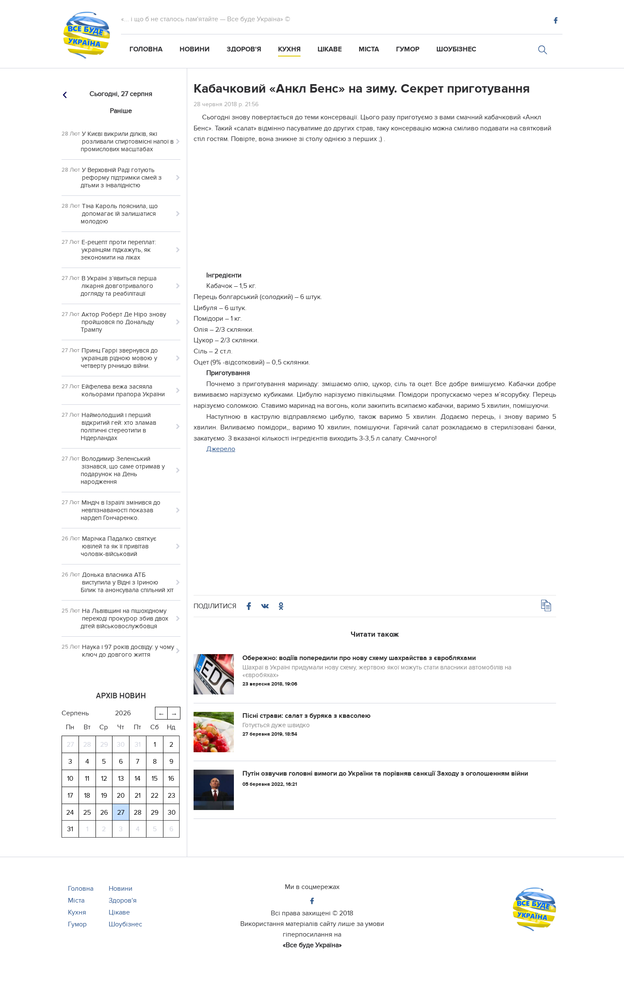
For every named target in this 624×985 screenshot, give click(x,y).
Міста (369, 49)
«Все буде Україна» (312, 945)
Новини (195, 49)
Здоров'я (244, 49)
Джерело (220, 449)
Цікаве (330, 49)
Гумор (407, 49)
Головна (146, 49)
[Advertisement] (375, 210)
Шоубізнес (456, 49)
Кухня (289, 49)
